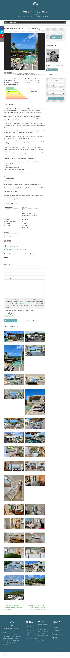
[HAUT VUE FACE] (35, 341)
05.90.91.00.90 (13, 246)
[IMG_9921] (35, 355)
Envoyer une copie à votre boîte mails (29, 321)
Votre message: (8, 278)
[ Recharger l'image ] (9, 316)
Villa (31, 74)
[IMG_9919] (14, 399)
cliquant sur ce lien (25, 303)
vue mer (34, 74)
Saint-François (25, 74)
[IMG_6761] (14, 514)
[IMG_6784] (14, 557)
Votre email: (7, 264)
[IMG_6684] (14, 442)
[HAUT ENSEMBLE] (14, 600)
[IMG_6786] (35, 543)
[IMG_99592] (35, 585)
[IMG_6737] (14, 528)
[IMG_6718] (35, 457)
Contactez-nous (56, 37)
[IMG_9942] (24, 51)
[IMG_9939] (14, 471)
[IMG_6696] (35, 442)
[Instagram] (56, 638)
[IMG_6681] (14, 385)
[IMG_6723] (14, 457)
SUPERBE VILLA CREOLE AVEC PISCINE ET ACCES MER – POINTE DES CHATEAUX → (36, 607)
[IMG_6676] (35, 385)
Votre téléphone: (8, 271)
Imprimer (42, 29)
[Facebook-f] (53, 638)
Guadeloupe (18, 74)
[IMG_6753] (35, 485)
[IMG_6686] (35, 428)
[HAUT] (35, 557)
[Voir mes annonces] (52, 55)
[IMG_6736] (35, 514)
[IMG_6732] (14, 543)
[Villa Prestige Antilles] (35, 14)
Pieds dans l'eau (41, 74)
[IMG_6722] (35, 471)
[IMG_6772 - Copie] (14, 585)
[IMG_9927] (14, 428)
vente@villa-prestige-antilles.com (17, 249)
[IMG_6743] (14, 500)
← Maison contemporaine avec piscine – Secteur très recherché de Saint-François (13, 607)
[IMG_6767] (14, 571)
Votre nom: (6, 257)
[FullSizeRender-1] (35, 414)
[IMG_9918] (35, 571)
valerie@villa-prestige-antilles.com (54, 64)
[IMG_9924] (14, 341)
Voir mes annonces (52, 69)
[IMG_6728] (35, 528)
